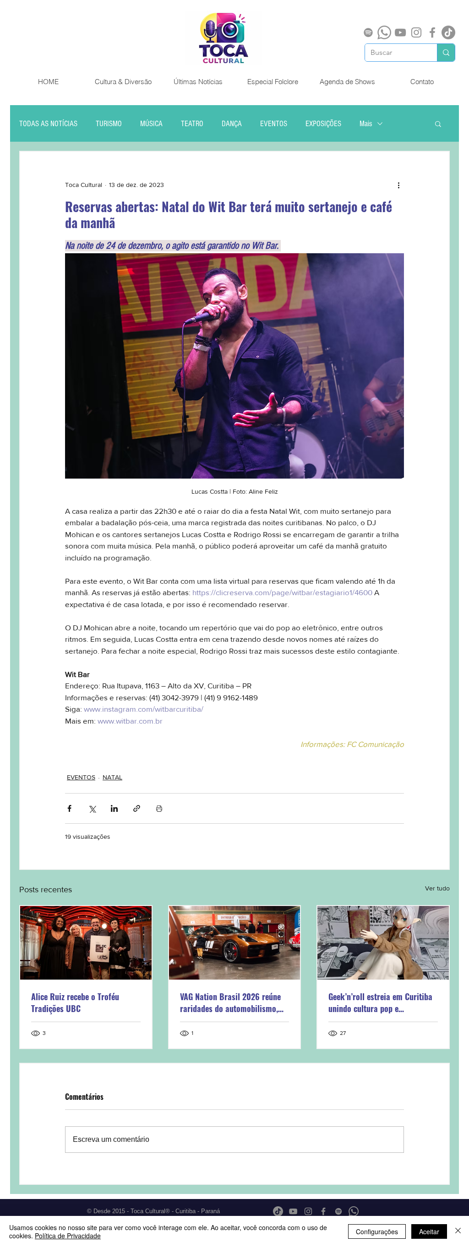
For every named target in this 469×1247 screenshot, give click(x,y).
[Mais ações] (398, 184)
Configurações (377, 1231)
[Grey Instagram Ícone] (416, 32)
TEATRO (192, 123)
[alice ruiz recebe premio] (86, 943)
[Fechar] (458, 1231)
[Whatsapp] (384, 32)
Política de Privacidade (68, 1235)
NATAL (112, 777)
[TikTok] (448, 32)
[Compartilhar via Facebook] (69, 808)
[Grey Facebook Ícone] (432, 32)
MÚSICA (151, 123)
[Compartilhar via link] (136, 808)
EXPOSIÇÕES (323, 123)
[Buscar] (446, 52)
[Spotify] (368, 32)
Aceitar (429, 1231)
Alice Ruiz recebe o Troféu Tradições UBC (75, 1002)
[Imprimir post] (159, 808)
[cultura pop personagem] (383, 943)
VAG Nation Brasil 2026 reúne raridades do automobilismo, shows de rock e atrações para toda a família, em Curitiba (232, 1002)
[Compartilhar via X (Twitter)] (91, 808)
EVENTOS (273, 123)
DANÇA (232, 123)
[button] (438, 123)
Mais (366, 123)
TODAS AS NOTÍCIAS (48, 123)
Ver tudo (437, 888)
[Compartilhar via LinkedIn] (114, 808)
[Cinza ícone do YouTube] (400, 32)
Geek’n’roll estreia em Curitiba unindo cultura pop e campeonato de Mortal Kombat (380, 1002)
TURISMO (109, 123)
